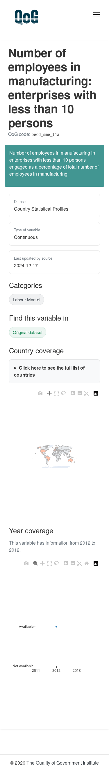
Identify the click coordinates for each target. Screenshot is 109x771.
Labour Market (26, 299)
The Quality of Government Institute (62, 762)
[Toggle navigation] (96, 14)
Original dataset (27, 332)
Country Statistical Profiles (41, 208)
